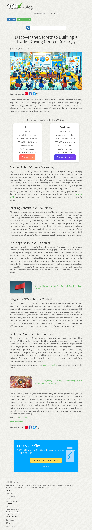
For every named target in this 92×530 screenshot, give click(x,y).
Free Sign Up (25, 19)
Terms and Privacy (12, 501)
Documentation (39, 14)
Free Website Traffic (12, 509)
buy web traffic (50, 365)
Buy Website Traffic (12, 512)
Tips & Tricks (54, 14)
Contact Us (9, 514)
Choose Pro (27, 157)
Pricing (8, 499)
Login (12, 19)
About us (9, 493)
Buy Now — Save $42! (46, 460)
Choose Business (65, 157)
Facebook (12, 520)
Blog (7, 507)
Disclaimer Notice (16, 422)
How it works (10, 496)
